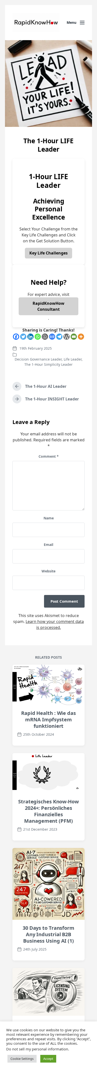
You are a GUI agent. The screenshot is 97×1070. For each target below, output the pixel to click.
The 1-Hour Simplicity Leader (48, 364)
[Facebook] (16, 337)
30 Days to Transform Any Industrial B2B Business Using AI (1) (48, 934)
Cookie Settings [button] (22, 1058)
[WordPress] (66, 337)
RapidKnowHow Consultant (48, 306)
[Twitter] (23, 337)
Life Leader (73, 359)
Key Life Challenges (48, 253)
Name (49, 518)
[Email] (74, 337)
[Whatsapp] (38, 337)
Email (48, 544)
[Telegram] (59, 337)
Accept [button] (48, 1058)
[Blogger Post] (45, 337)
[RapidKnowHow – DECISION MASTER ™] (36, 22)
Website (48, 571)
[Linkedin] (30, 337)
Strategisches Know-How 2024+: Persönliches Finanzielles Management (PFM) (48, 811)
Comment (49, 456)
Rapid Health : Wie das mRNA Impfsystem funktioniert (48, 719)
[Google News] (52, 337)
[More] (81, 337)
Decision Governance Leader (38, 359)
